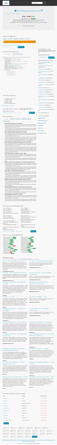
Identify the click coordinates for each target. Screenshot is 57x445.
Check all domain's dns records (7, 105)
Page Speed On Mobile (26, 118)
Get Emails (52, 57)
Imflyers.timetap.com (43, 74)
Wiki (28, 38)
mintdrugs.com (5, 405)
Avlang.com (41, 105)
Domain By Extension (21, 2)
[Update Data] (18, 52)
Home (7, 13)
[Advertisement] (20, 84)
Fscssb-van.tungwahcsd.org (44, 71)
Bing (6, 38)
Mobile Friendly (6, 121)
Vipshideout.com (42, 89)
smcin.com (5, 403)
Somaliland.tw (41, 80)
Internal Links (6, 118)
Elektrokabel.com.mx (43, 102)
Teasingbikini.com (42, 77)
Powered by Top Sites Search (23, 443)
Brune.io (40, 87)
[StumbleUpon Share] (31, 16)
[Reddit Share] (32, 16)
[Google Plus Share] (24, 16)
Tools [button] (30, 2)
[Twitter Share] (26, 16)
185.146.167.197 (12, 98)
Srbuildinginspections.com (14, 13)
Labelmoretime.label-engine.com (45, 62)
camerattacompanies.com (7, 420)
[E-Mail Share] (34, 16)
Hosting (27, 2)
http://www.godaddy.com (15, 64)
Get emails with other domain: (44, 55)
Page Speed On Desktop (15, 118)
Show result (21, 47)
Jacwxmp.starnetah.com (43, 109)
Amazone (22, 38)
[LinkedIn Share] (27, 16)
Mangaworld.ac (41, 69)
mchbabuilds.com (6, 408)
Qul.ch (40, 112)
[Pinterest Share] (29, 16)
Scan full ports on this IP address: (9, 231)
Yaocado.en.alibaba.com (43, 99)
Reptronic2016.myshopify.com (44, 84)
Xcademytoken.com (42, 94)
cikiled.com (5, 398)
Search (44, 2)
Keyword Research (14, 2)
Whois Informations (7, 54)
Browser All (6, 423)
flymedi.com (5, 417)
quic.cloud (5, 412)
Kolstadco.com (41, 91)
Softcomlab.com (42, 107)
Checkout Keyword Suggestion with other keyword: (12, 45)
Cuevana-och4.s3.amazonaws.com (45, 65)
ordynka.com (5, 415)
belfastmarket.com (6, 410)
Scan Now (32, 112)
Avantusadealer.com (42, 82)
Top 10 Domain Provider (17, 54)
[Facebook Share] (23, 16)
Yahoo (10, 38)
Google (16, 38)
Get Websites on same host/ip (8, 112)
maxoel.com (5, 400)
